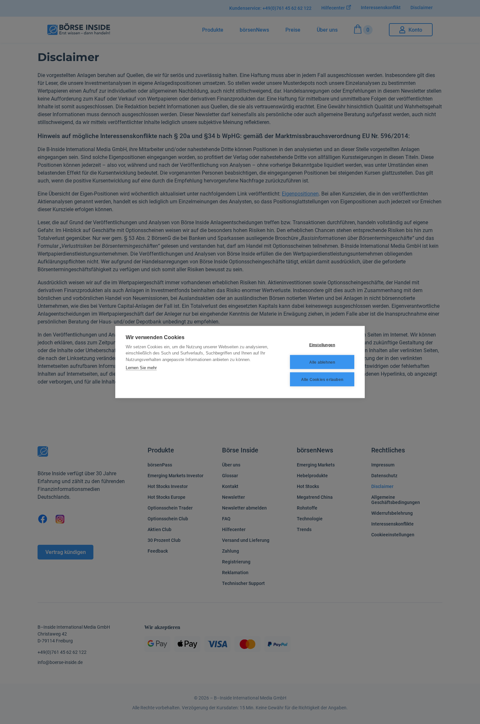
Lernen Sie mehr (141, 367)
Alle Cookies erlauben (322, 379)
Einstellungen (322, 344)
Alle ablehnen (322, 362)
